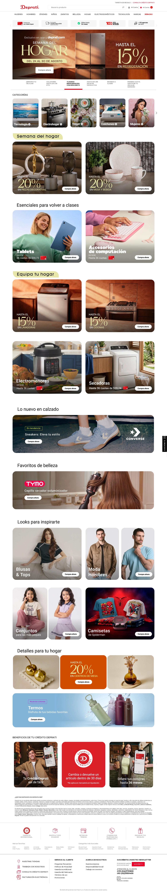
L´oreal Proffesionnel (20, 806)
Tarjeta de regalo (123, 2)
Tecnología (124, 14)
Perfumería (146, 847)
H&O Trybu (16, 849)
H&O (14, 847)
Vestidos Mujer (83, 849)
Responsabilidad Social (94, 867)
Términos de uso (61, 875)
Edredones (110, 847)
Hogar (87, 14)
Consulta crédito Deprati (144, 2)
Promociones (60, 878)
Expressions (48, 847)
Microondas (122, 847)
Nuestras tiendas (31, 861)
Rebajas (149, 14)
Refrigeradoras (123, 849)
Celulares (135, 849)
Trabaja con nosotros (33, 867)
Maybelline (137, 804)
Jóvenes (43, 14)
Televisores (135, 847)
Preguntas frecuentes (63, 864)
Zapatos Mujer (96, 847)
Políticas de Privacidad (63, 867)
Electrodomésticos (104, 14)
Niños (54, 14)
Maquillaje (146, 849)
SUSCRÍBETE (138, 864)
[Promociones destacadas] (83, 79)
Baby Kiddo (60, 847)
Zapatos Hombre (97, 849)
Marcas (137, 14)
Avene (34, 806)
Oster (70, 849)
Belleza (76, 14)
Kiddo (46, 849)
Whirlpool (71, 847)
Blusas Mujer (83, 847)
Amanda (36, 847)
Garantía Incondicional (63, 869)
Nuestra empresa (92, 864)
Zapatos (65, 14)
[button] (156, 113)
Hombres (30, 14)
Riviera (58, 849)
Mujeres (18, 14)
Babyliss (29, 806)
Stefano (26, 849)
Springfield (36, 849)
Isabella (26, 847)
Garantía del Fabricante (63, 872)
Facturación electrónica (34, 877)
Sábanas (110, 849)
